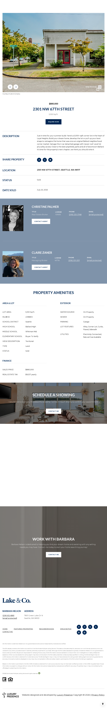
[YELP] (96, 627)
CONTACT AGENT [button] (41, 221)
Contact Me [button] (53, 411)
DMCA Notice (65, 629)
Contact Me (8, 632)
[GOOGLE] (79, 632)
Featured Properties (23, 629)
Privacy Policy (97, 695)
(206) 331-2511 (74, 260)
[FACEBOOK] (79, 627)
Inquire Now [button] (53, 122)
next (15, 86)
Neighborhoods (46, 629)
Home (5, 629)
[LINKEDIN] (90, 627)
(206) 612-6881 (8, 616)
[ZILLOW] (84, 632)
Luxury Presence (65, 695)
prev (10, 86)
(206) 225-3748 (75, 215)
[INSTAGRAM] (84, 627)
